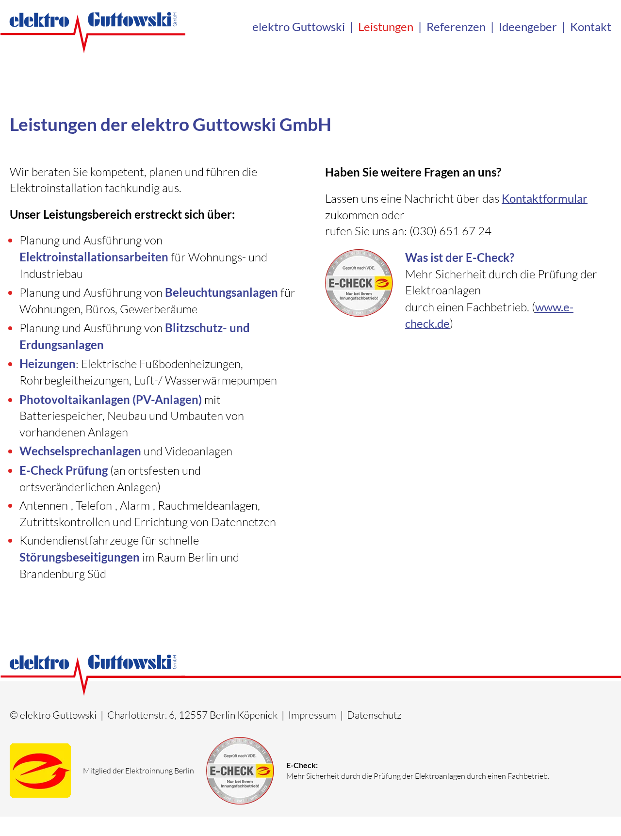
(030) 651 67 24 (450, 231)
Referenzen (456, 26)
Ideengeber (528, 26)
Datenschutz (374, 714)
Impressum (312, 714)
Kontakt (590, 26)
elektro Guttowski (298, 26)
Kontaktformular (545, 198)
